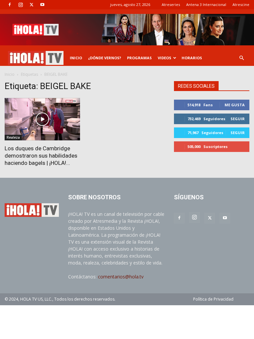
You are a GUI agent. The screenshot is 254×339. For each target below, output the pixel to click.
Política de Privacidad (213, 299)
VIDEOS (164, 57)
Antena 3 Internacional (206, 4)
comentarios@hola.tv (121, 276)
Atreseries (171, 4)
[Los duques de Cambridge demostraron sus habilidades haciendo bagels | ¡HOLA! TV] (42, 119)
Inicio (10, 74)
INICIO (76, 57)
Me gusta (235, 104)
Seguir (238, 118)
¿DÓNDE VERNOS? (104, 57)
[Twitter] (31, 4)
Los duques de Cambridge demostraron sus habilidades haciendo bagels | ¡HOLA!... (41, 155)
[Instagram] (20, 4)
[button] (241, 58)
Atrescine (241, 4)
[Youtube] (42, 4)
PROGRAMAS (139, 57)
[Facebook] (10, 4)
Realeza (13, 137)
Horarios (192, 57)
